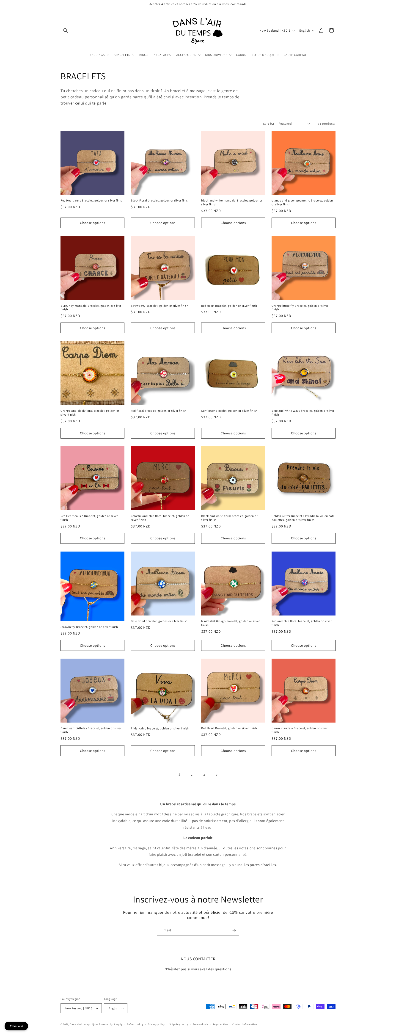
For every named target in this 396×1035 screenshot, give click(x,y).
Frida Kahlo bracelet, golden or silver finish (160, 728)
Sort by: (268, 123)
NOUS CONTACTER (198, 958)
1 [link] (179, 774)
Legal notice (220, 1024)
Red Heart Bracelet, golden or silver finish (229, 306)
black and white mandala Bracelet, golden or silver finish (231, 202)
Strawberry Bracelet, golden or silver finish (159, 306)
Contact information (244, 1024)
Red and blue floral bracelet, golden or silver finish (302, 623)
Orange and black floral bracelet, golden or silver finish (89, 413)
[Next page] (217, 775)
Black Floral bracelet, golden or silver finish (160, 200)
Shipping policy (178, 1024)
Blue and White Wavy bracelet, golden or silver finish (303, 413)
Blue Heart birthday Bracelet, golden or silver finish (90, 730)
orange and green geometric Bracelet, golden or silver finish (302, 202)
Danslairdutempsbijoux (84, 1024)
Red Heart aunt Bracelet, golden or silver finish (92, 200)
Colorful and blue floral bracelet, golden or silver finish (160, 518)
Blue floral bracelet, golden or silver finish (159, 621)
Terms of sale (201, 1024)
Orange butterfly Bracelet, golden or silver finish (300, 308)
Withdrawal (16, 1025)
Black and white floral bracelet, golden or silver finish (229, 518)
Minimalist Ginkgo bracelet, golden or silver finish (230, 623)
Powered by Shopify (111, 1024)
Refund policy (135, 1024)
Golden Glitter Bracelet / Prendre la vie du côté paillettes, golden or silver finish (303, 518)
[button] (65, 30)
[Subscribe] (234, 930)
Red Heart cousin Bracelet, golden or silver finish (89, 518)
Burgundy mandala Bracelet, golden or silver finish (90, 308)
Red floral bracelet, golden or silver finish (158, 411)
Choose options (92, 223)
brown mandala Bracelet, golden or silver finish (299, 730)
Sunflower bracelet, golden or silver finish (229, 411)
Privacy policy (156, 1024)
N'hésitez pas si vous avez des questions (198, 969)
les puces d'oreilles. (260, 864)
